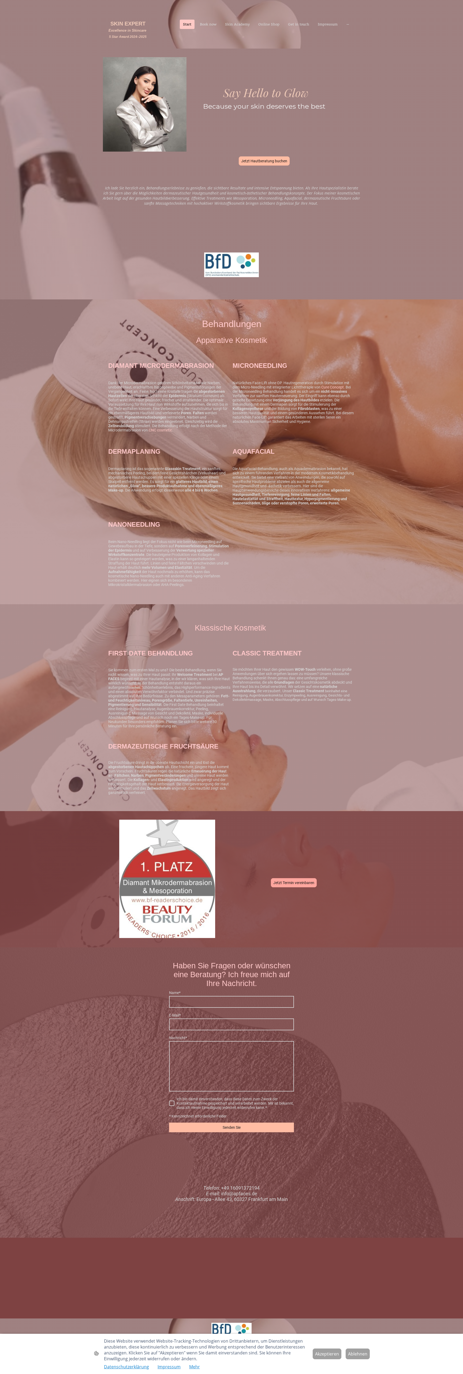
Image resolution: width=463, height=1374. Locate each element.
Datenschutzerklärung (126, 1367)
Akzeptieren (327, 1354)
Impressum (169, 1367)
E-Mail (175, 1015)
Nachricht (178, 1038)
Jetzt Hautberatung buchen (264, 161)
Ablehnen (357, 1354)
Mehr (194, 1367)
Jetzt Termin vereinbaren (293, 883)
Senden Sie (232, 1127)
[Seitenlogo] (128, 44)
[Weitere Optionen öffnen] (348, 24)
